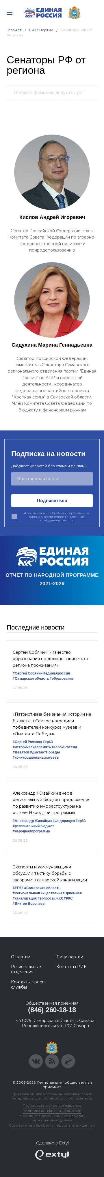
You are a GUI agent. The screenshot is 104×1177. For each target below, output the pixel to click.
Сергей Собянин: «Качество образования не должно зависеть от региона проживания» (51, 659)
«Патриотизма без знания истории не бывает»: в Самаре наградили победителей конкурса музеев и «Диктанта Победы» (52, 724)
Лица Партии (41, 30)
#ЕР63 (18, 888)
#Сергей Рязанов (27, 742)
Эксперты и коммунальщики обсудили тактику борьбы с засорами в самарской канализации (50, 873)
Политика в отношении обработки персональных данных (52, 1118)
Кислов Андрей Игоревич (52, 217)
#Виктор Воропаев (28, 904)
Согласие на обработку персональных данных (52, 1125)
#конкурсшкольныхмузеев (36, 757)
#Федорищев (64, 821)
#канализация (25, 898)
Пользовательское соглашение (52, 1105)
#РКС (68, 898)
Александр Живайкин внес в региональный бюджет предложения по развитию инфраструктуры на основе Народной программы (51, 803)
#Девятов (21, 752)
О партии (20, 956)
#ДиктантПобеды (45, 752)
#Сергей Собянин (27, 673)
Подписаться (52, 500)
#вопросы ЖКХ (50, 898)
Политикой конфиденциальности (62, 518)
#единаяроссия (56, 673)
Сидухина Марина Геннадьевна (52, 345)
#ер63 (48, 742)
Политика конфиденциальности (52, 1110)
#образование (62, 679)
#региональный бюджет (33, 826)
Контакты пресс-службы (28, 984)
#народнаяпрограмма (31, 831)
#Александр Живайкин (32, 821)
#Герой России (64, 747)
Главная (14, 30)
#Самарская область (31, 679)
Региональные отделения (26, 969)
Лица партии (69, 956)
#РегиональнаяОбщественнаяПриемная (47, 893)
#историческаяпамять (32, 747)
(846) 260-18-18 (52, 1010)
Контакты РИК (71, 966)
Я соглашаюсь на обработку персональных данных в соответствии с (56, 516)
